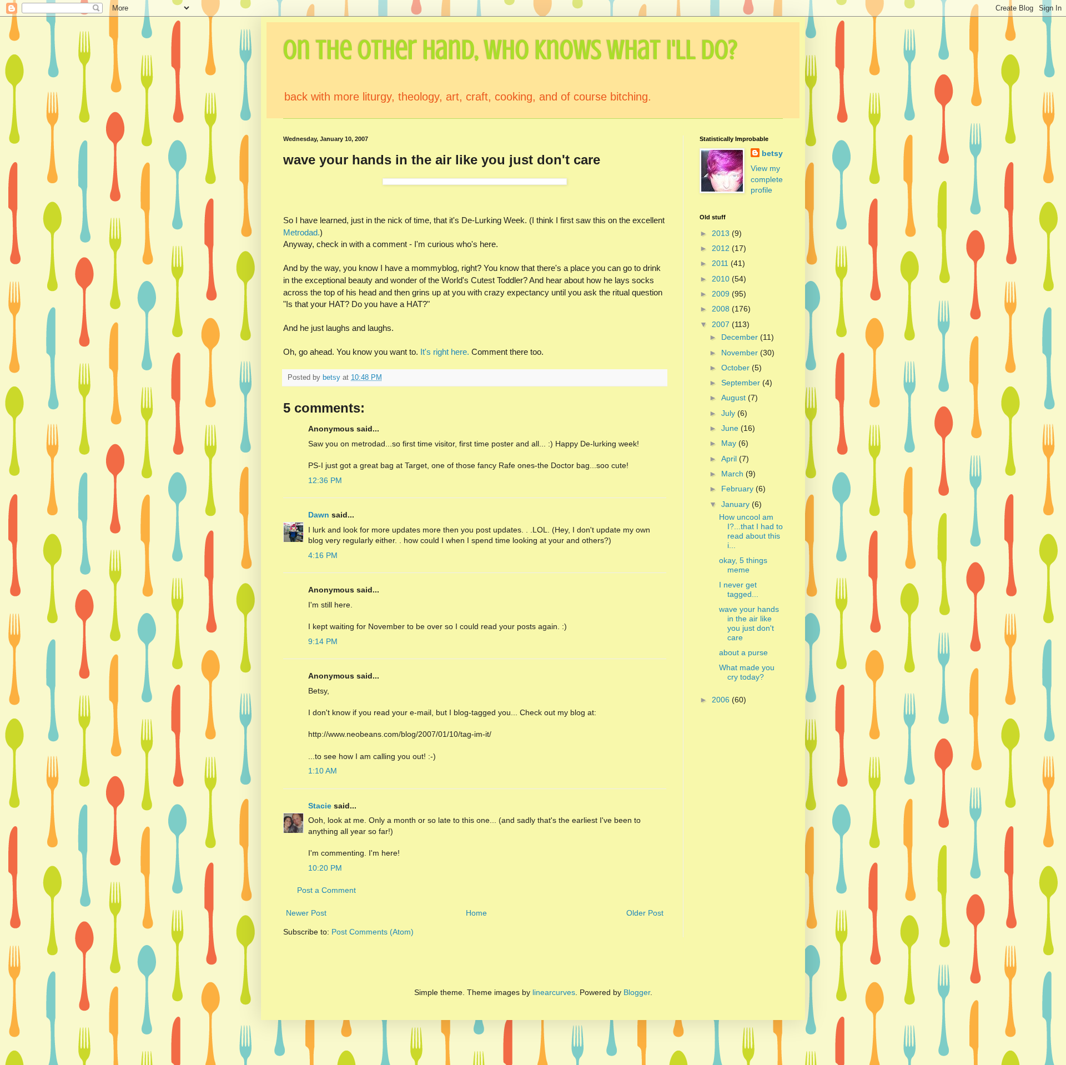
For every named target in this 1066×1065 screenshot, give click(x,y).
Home (476, 912)
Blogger (636, 992)
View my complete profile (767, 179)
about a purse (743, 652)
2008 (722, 308)
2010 (722, 278)
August (734, 397)
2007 (722, 324)
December (740, 337)
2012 (722, 248)
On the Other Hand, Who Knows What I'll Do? (510, 50)
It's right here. (444, 351)
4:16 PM (323, 555)
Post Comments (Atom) (372, 931)
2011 (721, 263)
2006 (722, 699)
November (740, 352)
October (736, 367)
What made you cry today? (747, 672)
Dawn (318, 514)
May (729, 443)
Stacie (319, 805)
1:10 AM (322, 770)
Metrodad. (301, 232)
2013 (722, 233)
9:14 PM (323, 641)
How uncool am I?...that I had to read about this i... (751, 531)
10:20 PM (325, 867)
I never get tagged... (738, 589)
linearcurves (553, 992)
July (729, 413)
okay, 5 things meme (743, 565)
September (741, 382)
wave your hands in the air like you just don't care (749, 623)
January (736, 504)
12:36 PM (325, 480)
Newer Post (306, 912)
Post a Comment (326, 890)
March (733, 473)
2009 (722, 293)
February (738, 488)
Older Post (644, 912)
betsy (772, 153)
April (730, 458)
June (731, 428)
